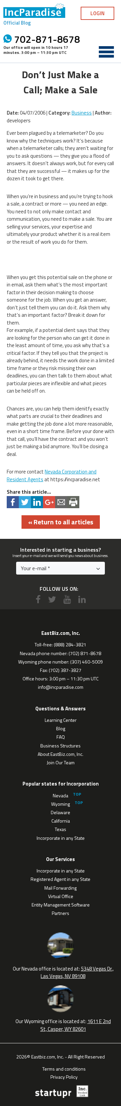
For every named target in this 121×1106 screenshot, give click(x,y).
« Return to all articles (60, 522)
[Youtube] (67, 599)
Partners (60, 913)
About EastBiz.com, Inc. (60, 754)
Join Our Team (61, 762)
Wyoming (60, 803)
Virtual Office (60, 896)
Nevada (60, 795)
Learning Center (61, 720)
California (60, 820)
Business (82, 113)
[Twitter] (52, 599)
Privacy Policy (64, 1076)
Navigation (106, 52)
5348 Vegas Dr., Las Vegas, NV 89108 (77, 972)
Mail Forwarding (60, 887)
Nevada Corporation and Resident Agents (51, 475)
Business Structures (60, 745)
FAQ (60, 736)
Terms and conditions (64, 1068)
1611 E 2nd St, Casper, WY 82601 (75, 1025)
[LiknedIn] (82, 599)
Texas (60, 829)
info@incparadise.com (60, 686)
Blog (60, 728)
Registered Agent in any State (60, 879)
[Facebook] (38, 599)
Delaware (60, 812)
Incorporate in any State (61, 837)
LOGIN (97, 13)
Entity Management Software (61, 904)
